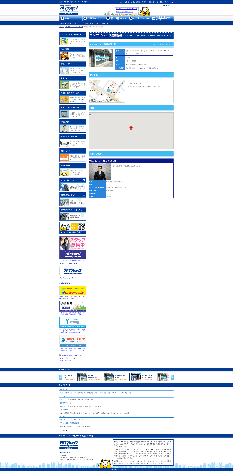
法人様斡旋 (87, 406)
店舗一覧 (152, 2)
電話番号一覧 (97, 406)
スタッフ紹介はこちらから (163, 44)
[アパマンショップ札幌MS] (68, 14)
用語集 (144, 2)
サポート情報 (89, 399)
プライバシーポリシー (78, 419)
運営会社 (160, 2)
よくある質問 (135, 2)
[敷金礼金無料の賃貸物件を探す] (162, 21)
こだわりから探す (105, 393)
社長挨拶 (69, 426)
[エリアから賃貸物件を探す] (93, 21)
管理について (63, 399)
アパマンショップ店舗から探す (121, 393)
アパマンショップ (66, 278)
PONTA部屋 (95, 413)
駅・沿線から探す (76, 393)
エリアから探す (64, 393)
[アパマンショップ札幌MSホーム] (70, 21)
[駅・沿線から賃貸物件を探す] (116, 21)
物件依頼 (72, 406)
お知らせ (87, 413)
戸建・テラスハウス (92, 23)
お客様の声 (79, 413)
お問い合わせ (124, 2)
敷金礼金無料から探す (90, 393)
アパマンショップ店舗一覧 (74, 27)
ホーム (61, 27)
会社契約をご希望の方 (76, 399)
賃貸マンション (65, 23)
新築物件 (104, 23)
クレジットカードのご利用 (121, 413)
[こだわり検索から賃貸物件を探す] (139, 21)
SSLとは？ (63, 430)
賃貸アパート (78, 23)
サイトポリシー (64, 419)
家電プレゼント (106, 413)
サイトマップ (169, 2)
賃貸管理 (80, 406)
